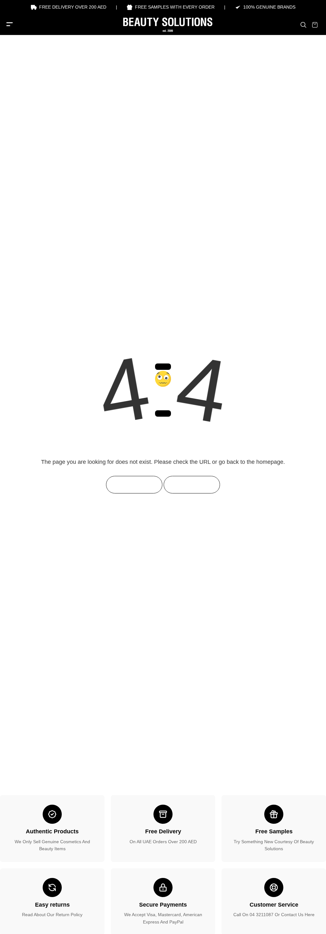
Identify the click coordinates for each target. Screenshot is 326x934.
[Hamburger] (9, 24)
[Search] (303, 25)
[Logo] (163, 24)
